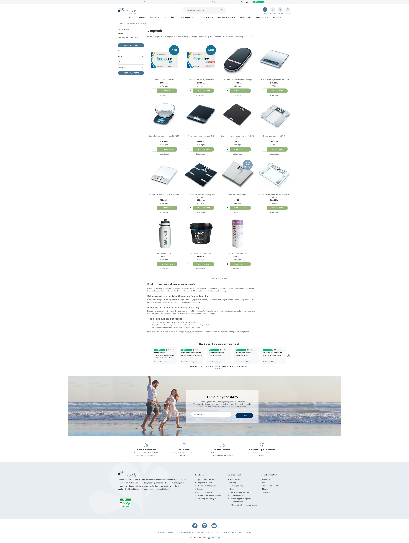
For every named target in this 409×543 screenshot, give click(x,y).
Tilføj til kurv (167, 91)
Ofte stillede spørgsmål (206, 486)
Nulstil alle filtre (131, 45)
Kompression (168, 17)
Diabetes (153, 17)
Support (200, 489)
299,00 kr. (237, 141)
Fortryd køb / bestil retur (239, 492)
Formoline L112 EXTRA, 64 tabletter (201, 80)
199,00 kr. (201, 141)
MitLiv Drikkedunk (164, 253)
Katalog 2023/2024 (204, 492)
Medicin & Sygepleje (225, 17)
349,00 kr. (238, 83)
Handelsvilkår (235, 479)
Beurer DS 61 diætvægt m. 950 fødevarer (164, 195)
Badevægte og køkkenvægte (128, 37)
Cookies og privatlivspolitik (240, 499)
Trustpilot (266, 492)
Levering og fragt (236, 486)
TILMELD (244, 415)
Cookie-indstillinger (237, 495)
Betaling (233, 483)
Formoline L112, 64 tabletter (164, 80)
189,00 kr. (237, 200)
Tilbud (130, 17)
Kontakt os (266, 479)
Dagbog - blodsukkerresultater (209, 495)
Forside (120, 24)
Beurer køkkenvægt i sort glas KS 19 (201, 136)
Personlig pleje (205, 17)
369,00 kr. (274, 141)
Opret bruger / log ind (205, 479)
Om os (264, 483)
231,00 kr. (164, 83)
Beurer (189, 332)
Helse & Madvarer (187, 17)
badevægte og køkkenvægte (165, 291)
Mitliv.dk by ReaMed (269, 475)
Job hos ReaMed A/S (270, 486)
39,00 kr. (164, 256)
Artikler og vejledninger (206, 499)
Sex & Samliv (261, 17)
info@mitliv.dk (150, 455)
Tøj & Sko (275, 17)
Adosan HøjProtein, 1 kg (237, 253)
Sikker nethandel (236, 502)
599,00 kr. (274, 200)
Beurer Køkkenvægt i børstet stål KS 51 (274, 80)
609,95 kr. (237, 256)
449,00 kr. (201, 256)
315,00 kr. (201, 83)
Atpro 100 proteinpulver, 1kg (200, 253)
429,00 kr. (164, 200)
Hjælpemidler (245, 17)
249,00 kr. (274, 83)
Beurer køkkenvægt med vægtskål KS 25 (164, 136)
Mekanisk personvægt (237, 195)
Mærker (142, 17)
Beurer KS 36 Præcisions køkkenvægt (238, 80)
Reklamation (234, 489)
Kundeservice (200, 475)
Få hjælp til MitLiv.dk (205, 483)
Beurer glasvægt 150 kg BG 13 (274, 136)
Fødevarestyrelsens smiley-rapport (243, 505)
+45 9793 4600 (152, 453)
